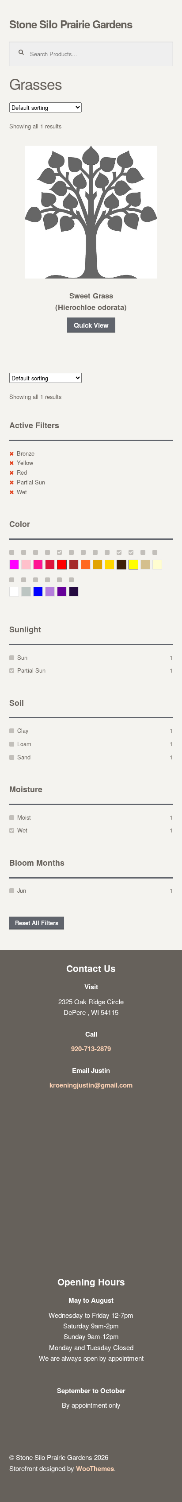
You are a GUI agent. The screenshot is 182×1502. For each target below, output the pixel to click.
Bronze (25, 453)
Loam (24, 743)
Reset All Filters (36, 923)
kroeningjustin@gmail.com (91, 1085)
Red (22, 472)
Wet (22, 492)
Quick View (91, 325)
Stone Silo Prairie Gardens (70, 23)
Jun (21, 890)
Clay (22, 730)
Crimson (54, 564)
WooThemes (95, 1468)
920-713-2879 (91, 1048)
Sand (23, 757)
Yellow (25, 462)
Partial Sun (31, 482)
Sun (22, 657)
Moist (24, 817)
